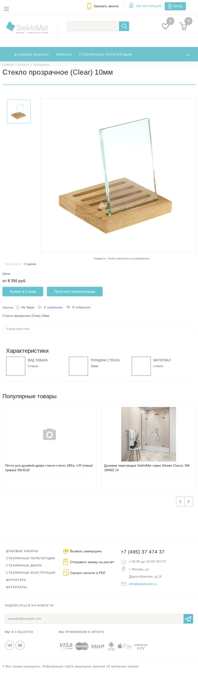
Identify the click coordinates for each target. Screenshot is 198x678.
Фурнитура (16, 580)
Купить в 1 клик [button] (23, 291)
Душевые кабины (31, 54)
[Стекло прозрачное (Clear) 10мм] (118, 175)
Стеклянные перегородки (105, 54)
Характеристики (17, 329)
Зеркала (64, 54)
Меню (6, 9)
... (188, 53)
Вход (178, 6)
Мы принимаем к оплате (82, 632)
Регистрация (148, 6)
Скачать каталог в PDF (88, 573)
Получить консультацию (74, 291)
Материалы (16, 587)
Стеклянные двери (24, 565)
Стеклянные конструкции (31, 572)
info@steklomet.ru (143, 584)
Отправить (188, 619)
